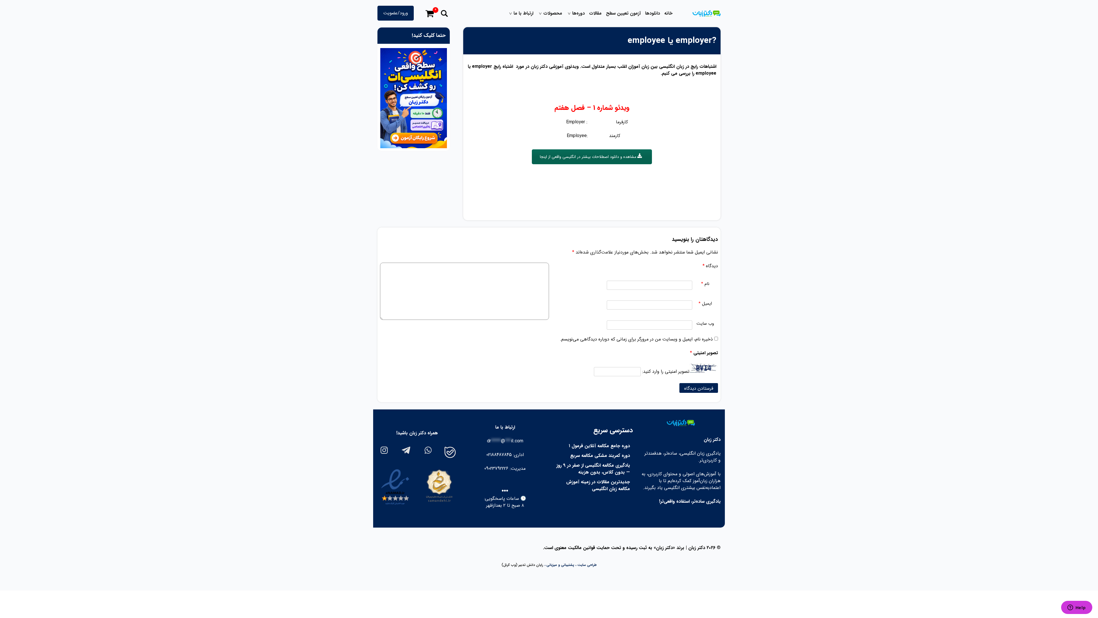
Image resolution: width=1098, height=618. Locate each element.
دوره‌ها (578, 13)
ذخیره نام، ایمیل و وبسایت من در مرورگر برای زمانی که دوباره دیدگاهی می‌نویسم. (636, 339)
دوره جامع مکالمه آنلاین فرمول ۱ (599, 445)
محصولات (552, 13)
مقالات (595, 13)
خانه (668, 13)
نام (705, 284)
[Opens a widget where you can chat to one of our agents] (1076, 608)
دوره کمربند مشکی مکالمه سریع (600, 455)
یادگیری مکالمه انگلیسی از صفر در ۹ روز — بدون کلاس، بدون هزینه (593, 469)
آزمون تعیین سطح (623, 13)
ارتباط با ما (523, 13)
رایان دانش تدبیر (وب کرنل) (522, 565)
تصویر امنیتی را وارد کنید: (665, 371)
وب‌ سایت (705, 323)
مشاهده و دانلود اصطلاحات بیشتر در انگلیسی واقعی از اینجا (588, 157)
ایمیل (705, 303)
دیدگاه (710, 266)
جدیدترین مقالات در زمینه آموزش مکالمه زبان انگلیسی (598, 485)
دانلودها (652, 13)
